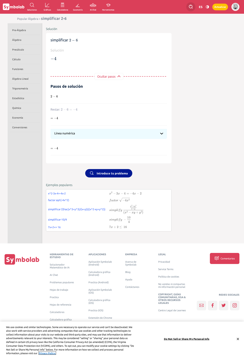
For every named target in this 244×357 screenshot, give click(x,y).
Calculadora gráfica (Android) (99, 273)
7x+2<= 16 (54, 227)
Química (16, 108)
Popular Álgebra (27, 18)
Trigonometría (20, 88)
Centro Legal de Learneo (172, 310)
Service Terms (165, 269)
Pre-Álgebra (19, 30)
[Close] (238, 339)
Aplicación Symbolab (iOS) (100, 291)
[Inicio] (22, 259)
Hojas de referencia (60, 304)
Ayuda (128, 279)
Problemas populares (62, 282)
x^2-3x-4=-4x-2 (57, 193)
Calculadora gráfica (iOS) (99, 301)
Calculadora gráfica (61, 319)
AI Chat (54, 275)
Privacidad (164, 261)
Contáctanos (132, 287)
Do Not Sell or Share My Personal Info (186, 339)
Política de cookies (168, 276)
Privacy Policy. (47, 353)
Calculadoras (57, 312)
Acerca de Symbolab (130, 263)
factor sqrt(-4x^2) (58, 200)
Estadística (18, 98)
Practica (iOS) (95, 310)
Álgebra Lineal (20, 78)
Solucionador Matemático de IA (60, 266)
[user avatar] (235, 7)
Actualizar (220, 7)
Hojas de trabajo (59, 289)
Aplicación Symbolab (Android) (100, 263)
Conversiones (19, 127)
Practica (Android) (98, 282)
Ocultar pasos (106, 76)
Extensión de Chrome (100, 317)
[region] (122, 339)
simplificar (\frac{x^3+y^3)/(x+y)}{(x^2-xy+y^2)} (76, 209)
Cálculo (16, 59)
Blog (128, 272)
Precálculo (18, 49)
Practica (54, 297)
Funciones (17, 69)
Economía (17, 117)
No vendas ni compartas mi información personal (171, 285)
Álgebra (16, 40)
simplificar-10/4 (57, 219)
